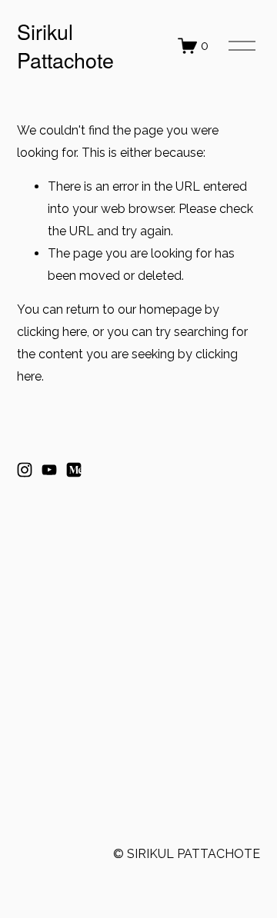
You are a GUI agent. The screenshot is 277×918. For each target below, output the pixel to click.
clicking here (52, 331)
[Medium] (74, 469)
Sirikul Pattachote (65, 45)
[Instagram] (24, 469)
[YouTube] (49, 469)
